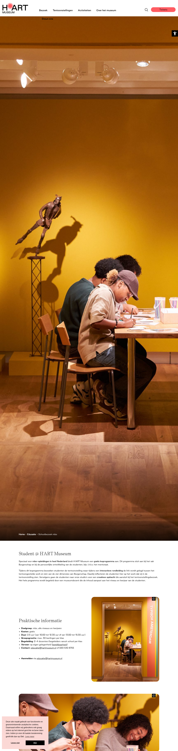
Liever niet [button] (15, 743)
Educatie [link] (31, 534)
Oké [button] (35, 743)
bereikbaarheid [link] (59, 644)
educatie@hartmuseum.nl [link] (43, 648)
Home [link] (22, 534)
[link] (175, 33)
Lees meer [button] (29, 737)
